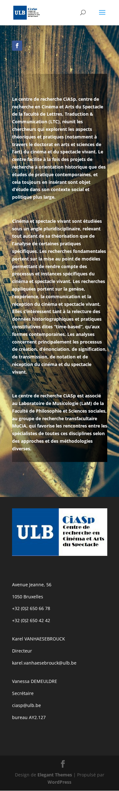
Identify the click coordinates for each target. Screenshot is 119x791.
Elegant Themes (54, 775)
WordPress (59, 782)
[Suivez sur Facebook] (17, 46)
